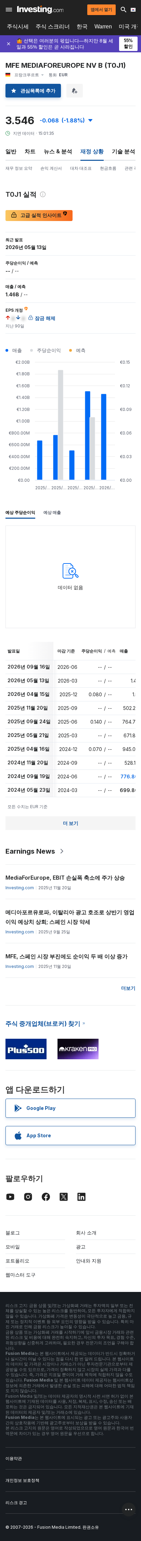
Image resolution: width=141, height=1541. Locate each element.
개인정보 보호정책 (22, 1480)
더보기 (128, 988)
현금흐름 (108, 168)
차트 (30, 151)
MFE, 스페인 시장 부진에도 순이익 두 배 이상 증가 (66, 956)
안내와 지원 (88, 1261)
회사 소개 (86, 1232)
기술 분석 (123, 151)
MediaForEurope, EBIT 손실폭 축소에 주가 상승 (65, 877)
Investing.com (19, 887)
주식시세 (18, 26)
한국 (82, 26)
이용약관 (13, 1458)
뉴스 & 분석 (58, 151)
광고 (81, 1246)
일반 (10, 151)
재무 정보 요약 (18, 168)
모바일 (12, 1246)
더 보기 (70, 823)
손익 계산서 (51, 168)
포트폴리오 (17, 1261)
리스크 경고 (16, 1502)
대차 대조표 (81, 168)
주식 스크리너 (53, 26)
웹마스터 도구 (20, 1275)
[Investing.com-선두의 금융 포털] (40, 9)
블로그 (12, 1232)
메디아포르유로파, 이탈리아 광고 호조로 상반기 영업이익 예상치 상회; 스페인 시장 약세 (69, 917)
